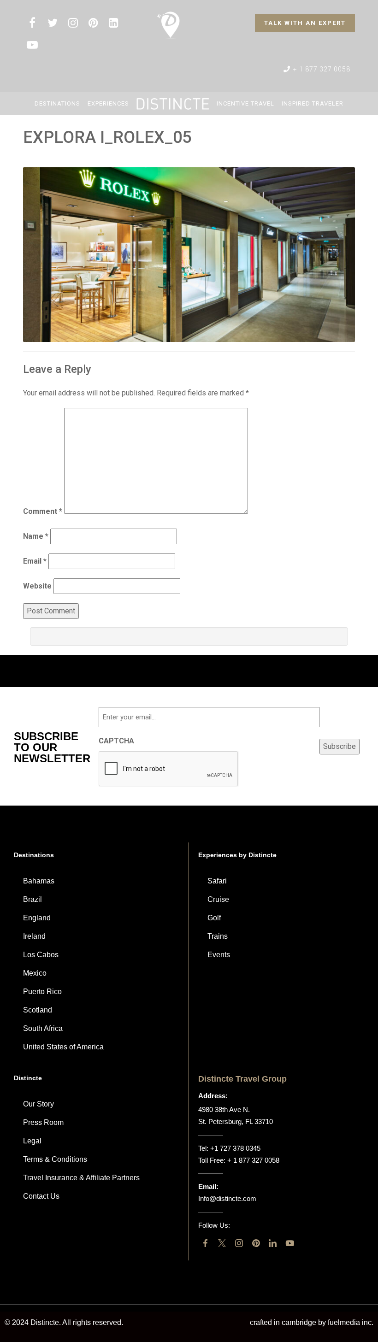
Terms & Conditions (55, 1159)
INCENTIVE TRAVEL (245, 103)
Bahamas (38, 881)
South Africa (43, 1028)
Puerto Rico (42, 991)
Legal (32, 1141)
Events (218, 955)
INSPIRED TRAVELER (312, 103)
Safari (217, 881)
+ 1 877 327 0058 (320, 69)
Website (37, 586)
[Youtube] (290, 1243)
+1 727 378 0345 (235, 1148)
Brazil (32, 899)
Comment (42, 511)
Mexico (35, 973)
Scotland (37, 1010)
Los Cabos (41, 955)
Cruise (218, 899)
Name (35, 536)
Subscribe (339, 746)
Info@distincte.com (227, 1198)
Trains (217, 936)
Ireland (34, 936)
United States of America (63, 1047)
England (37, 918)
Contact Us (41, 1196)
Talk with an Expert (305, 22)
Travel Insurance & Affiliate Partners (81, 1178)
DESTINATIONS (57, 103)
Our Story (38, 1104)
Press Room (43, 1122)
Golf (214, 918)
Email (35, 561)
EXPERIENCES (108, 103)
